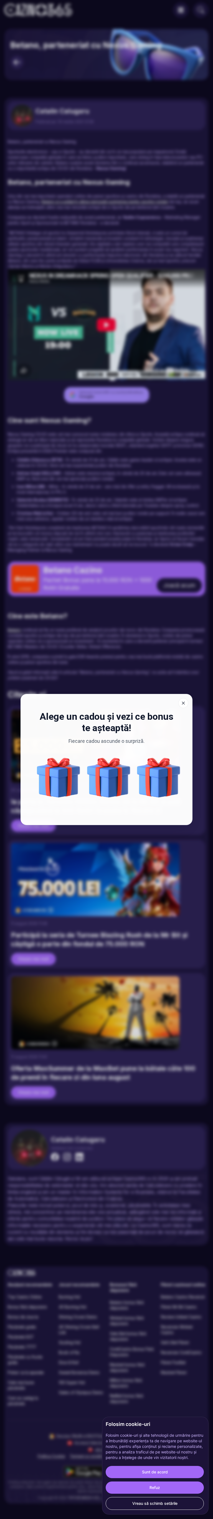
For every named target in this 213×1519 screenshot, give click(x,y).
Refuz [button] (154, 1487)
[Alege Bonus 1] (109, 777)
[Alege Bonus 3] (158, 777)
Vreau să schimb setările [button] (155, 1503)
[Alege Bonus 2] (58, 777)
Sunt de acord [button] (155, 1472)
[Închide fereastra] (183, 703)
